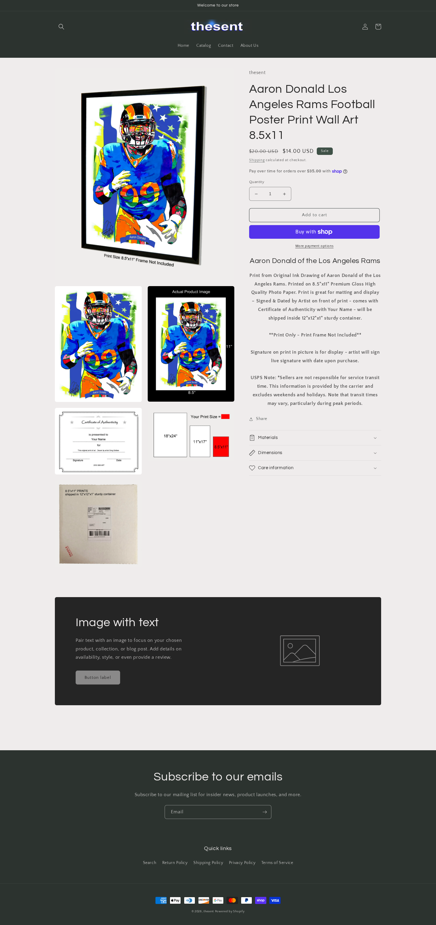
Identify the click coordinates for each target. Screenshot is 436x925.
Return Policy (175, 862)
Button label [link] (98, 677)
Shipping (257, 160)
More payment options (314, 246)
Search (150, 862)
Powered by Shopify (230, 911)
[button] (61, 26)
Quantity (256, 182)
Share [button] (261, 418)
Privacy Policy (242, 862)
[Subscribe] (264, 812)
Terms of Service (277, 862)
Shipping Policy (208, 862)
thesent (208, 911)
